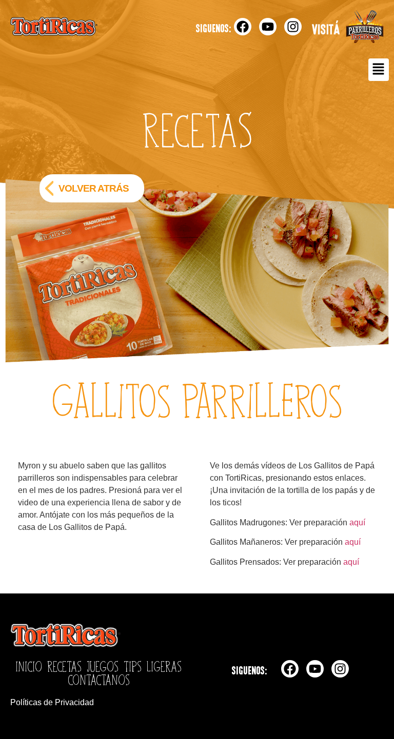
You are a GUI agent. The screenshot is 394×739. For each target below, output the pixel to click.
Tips (133, 666)
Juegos (103, 666)
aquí (357, 522)
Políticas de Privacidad (52, 702)
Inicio (28, 666)
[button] (378, 69)
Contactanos (99, 679)
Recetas (64, 666)
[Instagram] (293, 26)
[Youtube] (268, 26)
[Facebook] (242, 26)
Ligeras (164, 666)
